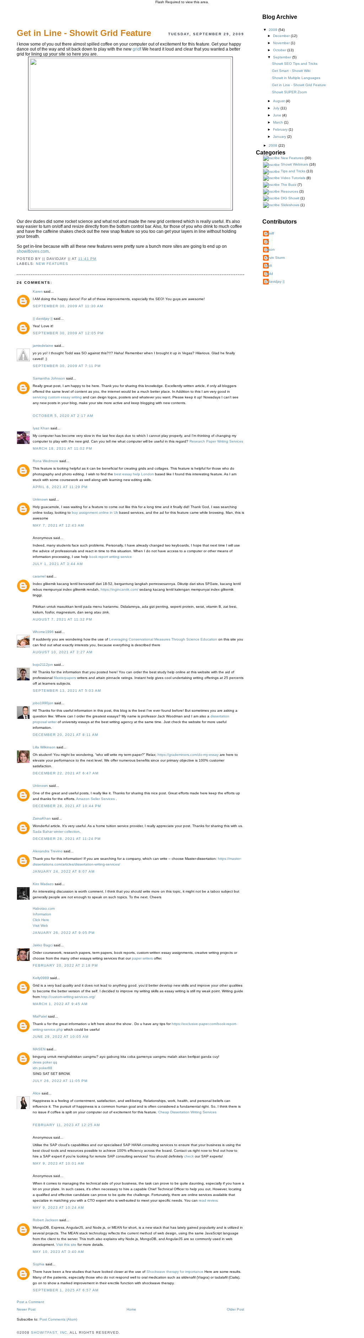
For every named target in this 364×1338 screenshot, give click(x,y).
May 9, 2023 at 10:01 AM (58, 1163)
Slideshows (290, 205)
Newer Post (26, 1309)
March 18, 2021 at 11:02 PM (62, 448)
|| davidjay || (43, 318)
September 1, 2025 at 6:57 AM (65, 1290)
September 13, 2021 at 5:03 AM (67, 690)
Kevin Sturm (275, 258)
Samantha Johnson (49, 378)
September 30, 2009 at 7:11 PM (67, 366)
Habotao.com (44, 908)
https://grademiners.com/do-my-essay (188, 755)
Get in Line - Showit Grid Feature (299, 85)
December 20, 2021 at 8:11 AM (65, 735)
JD (267, 242)
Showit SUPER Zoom (289, 92)
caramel (39, 576)
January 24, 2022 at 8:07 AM (64, 871)
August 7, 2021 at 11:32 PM (62, 619)
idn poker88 (42, 1068)
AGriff (269, 233)
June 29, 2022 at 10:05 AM (61, 1037)
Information (42, 914)
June (277, 115)
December (282, 36)
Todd (269, 274)
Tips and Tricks (293, 171)
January (280, 136)
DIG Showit (290, 198)
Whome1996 (43, 632)
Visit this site (66, 1244)
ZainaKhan (42, 818)
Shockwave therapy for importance (174, 1272)
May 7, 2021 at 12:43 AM (58, 525)
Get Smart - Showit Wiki (291, 71)
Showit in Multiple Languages (296, 78)
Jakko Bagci (43, 945)
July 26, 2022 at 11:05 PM (60, 1081)
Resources (289, 191)
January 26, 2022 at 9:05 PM (64, 933)
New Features (52, 264)
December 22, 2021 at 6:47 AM (65, 773)
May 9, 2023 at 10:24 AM (58, 1207)
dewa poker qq (45, 1062)
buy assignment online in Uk (95, 512)
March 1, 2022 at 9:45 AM (60, 1004)
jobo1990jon (43, 703)
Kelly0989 (41, 978)
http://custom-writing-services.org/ (68, 997)
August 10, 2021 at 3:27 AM (62, 652)
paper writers (142, 958)
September (282, 57)
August (279, 101)
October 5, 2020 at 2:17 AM (63, 416)
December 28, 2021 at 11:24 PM (67, 839)
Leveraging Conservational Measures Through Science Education (163, 639)
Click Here (41, 920)
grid (136, 49)
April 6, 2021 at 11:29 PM (60, 487)
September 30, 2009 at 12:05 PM (68, 333)
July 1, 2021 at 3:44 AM (58, 564)
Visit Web (40, 925)
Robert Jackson (45, 1220)
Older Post (235, 1309)
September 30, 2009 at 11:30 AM (68, 306)
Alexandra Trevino (48, 851)
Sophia (38, 1264)
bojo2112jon (43, 665)
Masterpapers (65, 678)
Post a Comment (30, 1302)
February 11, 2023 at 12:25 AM (66, 1125)
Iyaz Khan (41, 428)
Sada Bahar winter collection (56, 831)
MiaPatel (40, 1016)
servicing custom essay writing (57, 397)
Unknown (40, 499)
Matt (268, 265)
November (282, 43)
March (278, 122)
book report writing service (110, 557)
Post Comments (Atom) (58, 1319)
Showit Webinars (294, 164)
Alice (37, 1093)
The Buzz (288, 185)
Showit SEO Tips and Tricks (294, 64)
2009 (273, 30)
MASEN (39, 1049)
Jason (270, 249)
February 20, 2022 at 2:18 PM (65, 965)
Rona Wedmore (45, 461)
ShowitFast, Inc (49, 1332)
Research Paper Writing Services (216, 441)
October (280, 50)
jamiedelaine (43, 345)
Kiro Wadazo (43, 884)
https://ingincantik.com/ (119, 589)
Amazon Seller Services (96, 799)
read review (208, 1200)
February (281, 129)
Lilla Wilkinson (44, 747)
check (189, 1156)
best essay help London (134, 474)
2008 (273, 145)
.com (33, 251)
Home (131, 1309)
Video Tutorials (293, 178)
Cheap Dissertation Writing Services (187, 1112)
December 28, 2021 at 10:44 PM (67, 806)
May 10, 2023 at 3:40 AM (58, 1252)
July (276, 108)
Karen (38, 291)
